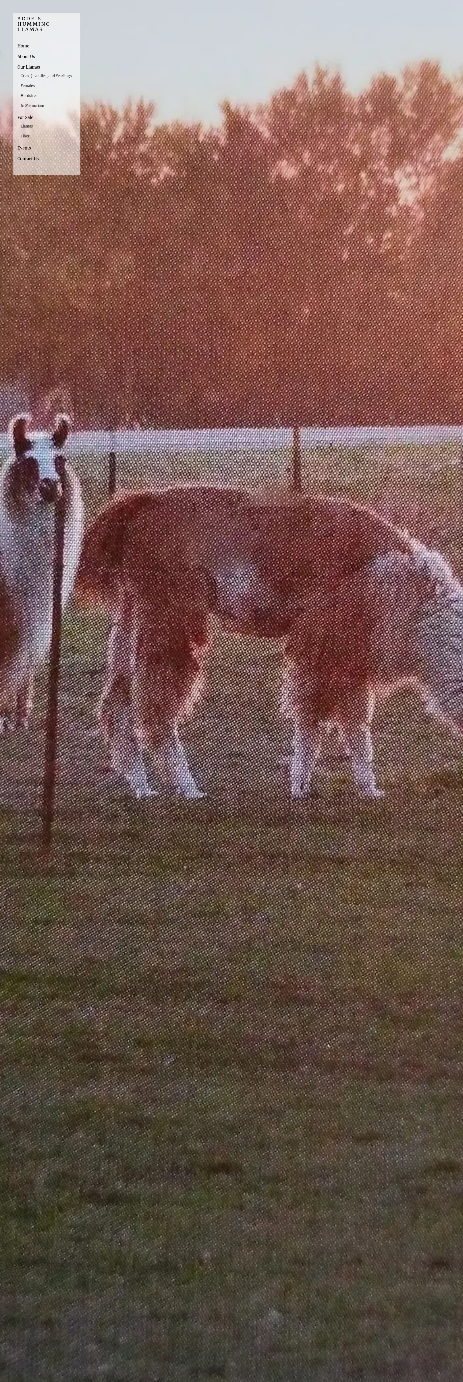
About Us (26, 56)
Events (24, 148)
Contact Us (28, 158)
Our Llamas (28, 67)
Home (23, 45)
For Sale (25, 117)
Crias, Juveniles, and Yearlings (46, 76)
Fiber (25, 136)
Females (28, 86)
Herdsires (29, 95)
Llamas (27, 126)
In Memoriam (32, 105)
